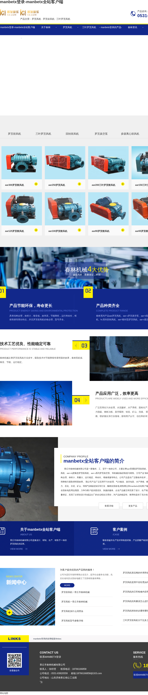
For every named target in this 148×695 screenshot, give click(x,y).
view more (16, 549)
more (67, 585)
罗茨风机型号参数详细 (72, 620)
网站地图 (4, 693)
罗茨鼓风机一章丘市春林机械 (75, 592)
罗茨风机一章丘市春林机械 (74, 601)
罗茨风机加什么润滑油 (72, 611)
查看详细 (109, 506)
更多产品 (132, 506)
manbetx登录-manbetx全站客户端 (17, 27)
